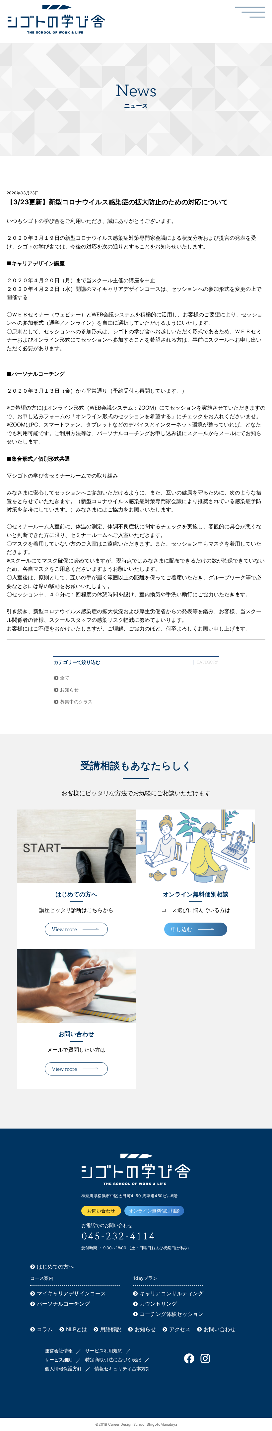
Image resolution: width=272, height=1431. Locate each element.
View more (64, 929)
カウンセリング (158, 1303)
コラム (45, 1329)
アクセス (179, 1329)
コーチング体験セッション (171, 1314)
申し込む (181, 929)
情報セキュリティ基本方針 (122, 1368)
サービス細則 (59, 1359)
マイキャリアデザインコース (71, 1293)
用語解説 (110, 1329)
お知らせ (69, 689)
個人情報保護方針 (63, 1368)
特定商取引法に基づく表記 (113, 1359)
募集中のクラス (76, 701)
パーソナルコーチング (63, 1303)
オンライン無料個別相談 (154, 1210)
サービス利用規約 (103, 1350)
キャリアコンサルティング (171, 1293)
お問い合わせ (101, 1210)
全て (64, 678)
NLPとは (76, 1329)
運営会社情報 (59, 1350)
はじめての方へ (55, 1266)
